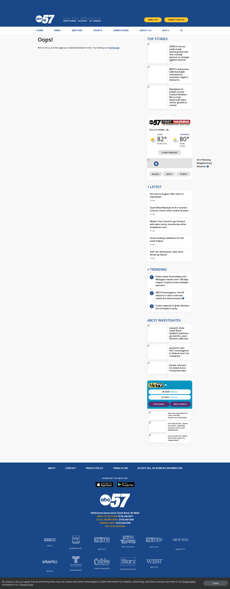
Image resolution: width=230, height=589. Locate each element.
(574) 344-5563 (126, 519)
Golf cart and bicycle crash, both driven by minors (166, 253)
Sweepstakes (121, 30)
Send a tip (153, 20)
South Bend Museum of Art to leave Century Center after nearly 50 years (169, 209)
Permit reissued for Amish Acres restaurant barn (177, 368)
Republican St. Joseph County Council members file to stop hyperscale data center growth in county (178, 97)
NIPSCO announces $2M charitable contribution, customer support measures (179, 74)
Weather (77, 30)
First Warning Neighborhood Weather (204, 163)
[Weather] (169, 124)
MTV (166, 30)
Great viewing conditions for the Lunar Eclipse (167, 239)
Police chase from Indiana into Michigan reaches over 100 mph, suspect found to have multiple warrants (172, 281)
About (52, 468)
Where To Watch (176, 20)
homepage (113, 47)
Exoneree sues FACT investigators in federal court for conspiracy (179, 351)
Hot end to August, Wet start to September (167, 195)
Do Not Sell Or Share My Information (160, 468)
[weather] (153, 140)
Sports (97, 30)
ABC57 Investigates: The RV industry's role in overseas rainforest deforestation (170, 295)
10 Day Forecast (170, 152)
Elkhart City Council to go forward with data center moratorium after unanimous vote (168, 224)
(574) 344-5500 (123, 522)
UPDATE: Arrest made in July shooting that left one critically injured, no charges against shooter (179, 53)
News (57, 30)
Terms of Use (120, 468)
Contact (70, 468)
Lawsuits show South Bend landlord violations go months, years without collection (178, 333)
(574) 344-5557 (125, 516)
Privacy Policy (94, 468)
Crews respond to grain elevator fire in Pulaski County (172, 307)
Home (39, 30)
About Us (145, 30)
